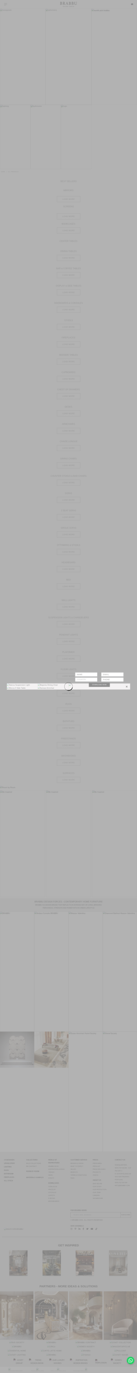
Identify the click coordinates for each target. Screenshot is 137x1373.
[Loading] (68, 686)
